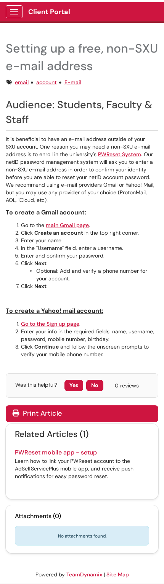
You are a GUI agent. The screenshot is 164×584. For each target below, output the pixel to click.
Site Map (117, 574)
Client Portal (49, 11)
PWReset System (119, 154)
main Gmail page (67, 225)
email (22, 82)
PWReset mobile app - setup (56, 452)
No (94, 385)
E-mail (72, 82)
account (46, 82)
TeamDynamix (84, 574)
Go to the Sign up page (50, 323)
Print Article (41, 413)
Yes (73, 385)
